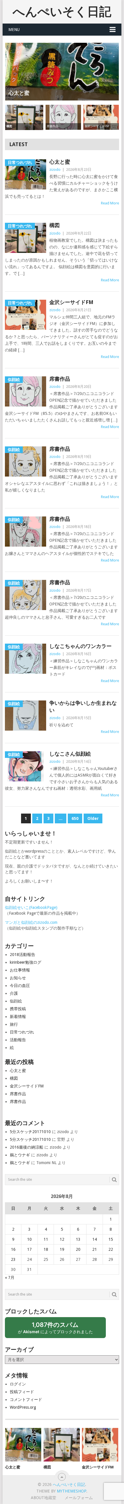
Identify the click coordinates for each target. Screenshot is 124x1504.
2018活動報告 (22, 954)
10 (29, 1239)
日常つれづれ (22, 1032)
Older (93, 818)
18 (46, 1249)
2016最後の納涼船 (26, 1147)
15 (110, 1239)
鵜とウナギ (20, 1155)
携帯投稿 (18, 1008)
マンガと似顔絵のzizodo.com (31, 922)
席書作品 (59, 379)
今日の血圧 (20, 985)
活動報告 (18, 1039)
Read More (110, 203)
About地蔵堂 (43, 1497)
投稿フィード (22, 1391)
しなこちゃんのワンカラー (80, 646)
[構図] (62, 1445)
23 (13, 1259)
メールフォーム (79, 1497)
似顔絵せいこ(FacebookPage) (31, 907)
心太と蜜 (59, 162)
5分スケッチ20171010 (30, 1131)
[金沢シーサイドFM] (100, 1445)
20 (78, 1249)
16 (13, 1249)
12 (62, 1239)
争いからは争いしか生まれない (83, 706)
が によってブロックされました (58, 1329)
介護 (14, 993)
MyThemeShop (71, 1491)
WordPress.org (23, 1407)
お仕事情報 (20, 970)
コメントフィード (26, 1399)
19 (62, 1249)
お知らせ (18, 977)
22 (110, 1249)
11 (46, 1239)
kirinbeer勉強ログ (25, 962)
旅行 (14, 1024)
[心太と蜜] (23, 1445)
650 (75, 818)
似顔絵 (16, 1001)
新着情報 (18, 1016)
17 (29, 1249)
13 (78, 1239)
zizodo (55, 169)
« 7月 (9, 1277)
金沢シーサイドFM (71, 302)
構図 (54, 225)
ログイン (18, 1384)
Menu (14, 29)
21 (94, 1249)
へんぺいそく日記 (62, 12)
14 (94, 1239)
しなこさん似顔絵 (70, 754)
